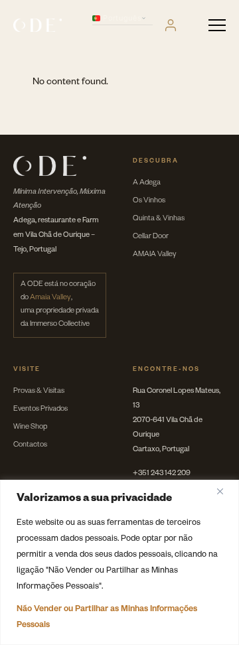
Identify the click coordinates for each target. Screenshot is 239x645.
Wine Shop (30, 427)
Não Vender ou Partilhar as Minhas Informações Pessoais (107, 617)
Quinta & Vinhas (159, 219)
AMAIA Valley (155, 255)
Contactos (30, 445)
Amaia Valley (50, 298)
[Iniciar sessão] (170, 25)
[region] (119, 562)
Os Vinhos (149, 201)
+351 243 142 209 (162, 474)
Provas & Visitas (38, 392)
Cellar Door (151, 237)
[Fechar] (225, 491)
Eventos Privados (40, 409)
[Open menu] (217, 25)
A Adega (147, 183)
